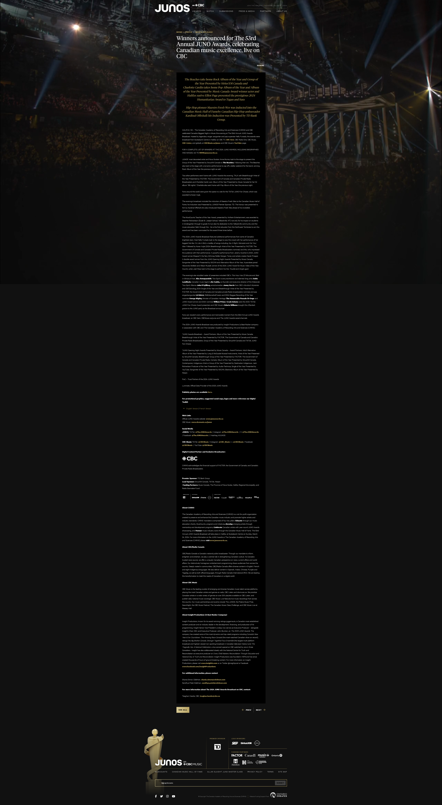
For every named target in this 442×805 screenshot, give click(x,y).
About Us (281, 11)
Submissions (226, 11)
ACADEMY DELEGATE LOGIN (276, 5)
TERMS (270, 772)
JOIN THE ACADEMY (255, 5)
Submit (280, 783)
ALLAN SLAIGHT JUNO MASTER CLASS (225, 772)
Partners (265, 11)
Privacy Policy (255, 772)
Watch (210, 11)
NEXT (259, 710)
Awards (196, 11)
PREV (248, 710)
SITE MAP (282, 772)
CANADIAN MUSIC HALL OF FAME (187, 772)
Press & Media (247, 11)
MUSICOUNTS (161, 772)
